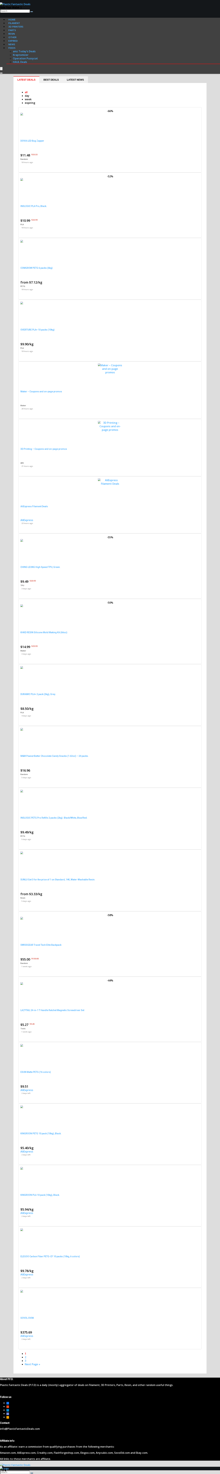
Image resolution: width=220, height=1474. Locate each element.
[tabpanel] (110, 728)
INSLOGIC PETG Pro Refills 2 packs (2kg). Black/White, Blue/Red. (53, 817)
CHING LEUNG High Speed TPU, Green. (40, 567)
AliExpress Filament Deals (34, 506)
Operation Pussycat (25, 58)
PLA (22, 224)
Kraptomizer (21, 55)
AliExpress (26, 520)
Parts (12, 30)
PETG (22, 286)
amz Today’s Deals (24, 51)
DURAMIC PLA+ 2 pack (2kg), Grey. (38, 694)
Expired (13, 40)
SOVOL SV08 (27, 1318)
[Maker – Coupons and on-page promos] (110, 372)
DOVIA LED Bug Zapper (32, 141)
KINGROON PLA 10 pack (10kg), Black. (40, 1195)
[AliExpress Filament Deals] (110, 483)
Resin (22, 898)
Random (24, 159)
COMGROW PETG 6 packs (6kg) (36, 268)
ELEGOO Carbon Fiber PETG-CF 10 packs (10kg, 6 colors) (50, 1256)
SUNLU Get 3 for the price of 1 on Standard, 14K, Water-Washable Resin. (57, 879)
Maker (23, 405)
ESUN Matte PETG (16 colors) (35, 1072)
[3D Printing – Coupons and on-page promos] (110, 430)
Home (11, 19)
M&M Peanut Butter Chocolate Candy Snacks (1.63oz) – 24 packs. (54, 756)
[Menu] (1, 68)
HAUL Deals (20, 62)
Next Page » (32, 1364)
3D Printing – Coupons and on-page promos (43, 449)
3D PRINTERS (15, 26)
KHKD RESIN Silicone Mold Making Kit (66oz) (43, 632)
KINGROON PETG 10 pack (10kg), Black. (40, 1133)
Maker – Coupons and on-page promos (41, 391)
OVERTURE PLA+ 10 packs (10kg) (37, 329)
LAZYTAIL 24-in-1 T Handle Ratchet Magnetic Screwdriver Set (52, 1010)
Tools (22, 1028)
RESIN (11, 33)
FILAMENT (14, 23)
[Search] (31, 11)
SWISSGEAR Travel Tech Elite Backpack (40, 945)
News (11, 44)
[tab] (26, 79)
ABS (22, 463)
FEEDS (11, 47)
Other (12, 37)
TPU (22, 585)
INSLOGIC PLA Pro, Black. (33, 206)
